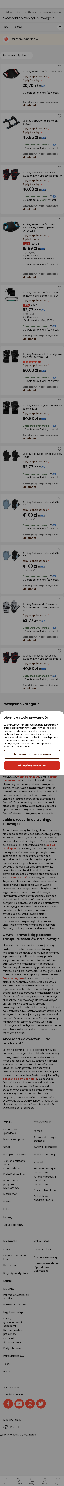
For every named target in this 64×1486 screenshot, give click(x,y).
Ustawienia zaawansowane (32, 754)
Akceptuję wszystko (32, 765)
